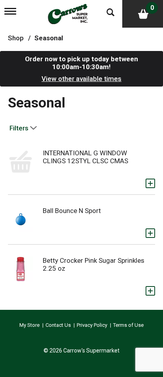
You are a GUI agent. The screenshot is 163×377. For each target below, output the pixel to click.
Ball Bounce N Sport (72, 211)
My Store (29, 325)
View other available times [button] (81, 79)
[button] (150, 183)
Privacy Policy (92, 325)
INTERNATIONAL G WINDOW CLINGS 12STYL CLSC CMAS (85, 157)
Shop (16, 38)
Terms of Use (128, 325)
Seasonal (48, 38)
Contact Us (58, 325)
